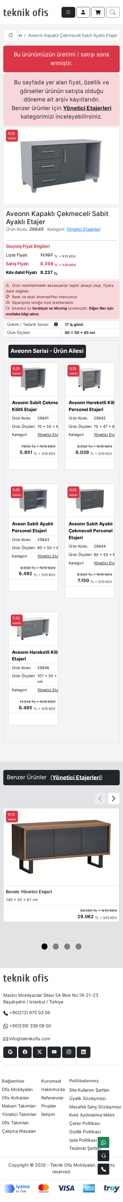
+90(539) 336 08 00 (30, 1025)
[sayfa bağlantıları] (68, 12)
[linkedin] (83, 1052)
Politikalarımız (84, 1080)
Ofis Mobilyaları (17, 1089)
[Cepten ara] (103, 1155)
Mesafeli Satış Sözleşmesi (95, 1106)
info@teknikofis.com (29, 1038)
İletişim (48, 1114)
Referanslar (52, 1097)
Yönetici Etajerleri (87, 108)
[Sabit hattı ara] (103, 1169)
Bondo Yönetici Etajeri (29, 891)
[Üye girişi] (83, 12)
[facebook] (25, 1052)
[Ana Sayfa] (10, 35)
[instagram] (69, 1052)
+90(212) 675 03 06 (29, 1012)
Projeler (48, 1105)
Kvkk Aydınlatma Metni (91, 1114)
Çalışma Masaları (19, 1131)
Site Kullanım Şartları (89, 1089)
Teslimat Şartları (85, 1148)
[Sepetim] (98, 12)
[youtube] (54, 1052)
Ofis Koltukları (15, 1097)
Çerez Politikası (84, 1123)
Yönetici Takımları (19, 1114)
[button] (114, 798)
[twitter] (39, 1052)
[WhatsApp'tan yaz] (103, 1142)
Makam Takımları (19, 1105)
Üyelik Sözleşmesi (87, 1098)
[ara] (113, 12)
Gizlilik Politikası (85, 1131)
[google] (10, 1052)
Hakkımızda (53, 1089)
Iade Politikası (83, 1140)
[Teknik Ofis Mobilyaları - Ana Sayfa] (25, 12)
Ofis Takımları (15, 1122)
